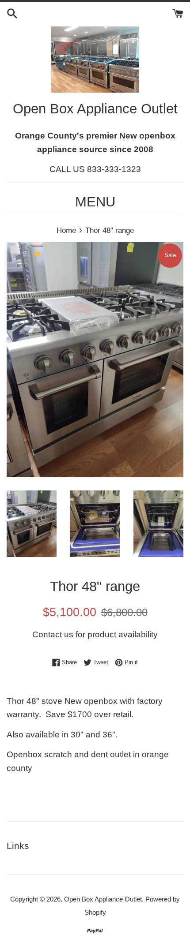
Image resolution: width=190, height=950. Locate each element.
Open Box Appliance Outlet (103, 899)
